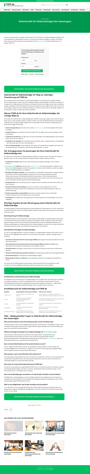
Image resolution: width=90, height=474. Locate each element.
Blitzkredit (7, 10)
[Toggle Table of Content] (9, 409)
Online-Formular (38, 128)
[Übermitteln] (67, 5)
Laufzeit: (23, 63)
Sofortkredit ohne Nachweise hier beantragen (54, 453)
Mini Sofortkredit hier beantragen (10, 433)
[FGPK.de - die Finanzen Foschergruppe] (13, 5)
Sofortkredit (74, 10)
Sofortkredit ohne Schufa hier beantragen (33, 433)
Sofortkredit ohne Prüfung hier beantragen (13, 453)
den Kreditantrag (50, 332)
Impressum (41, 467)
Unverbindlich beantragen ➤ (32, 70)
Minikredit (39, 10)
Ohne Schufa (56, 10)
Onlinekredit (47, 10)
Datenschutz (48, 467)
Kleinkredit (25, 10)
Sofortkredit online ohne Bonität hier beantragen (55, 433)
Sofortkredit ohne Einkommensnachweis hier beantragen (33, 454)
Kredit (32, 10)
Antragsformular (10, 166)
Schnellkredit (65, 10)
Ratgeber (82, 10)
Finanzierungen (16, 10)
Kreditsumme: (24, 57)
